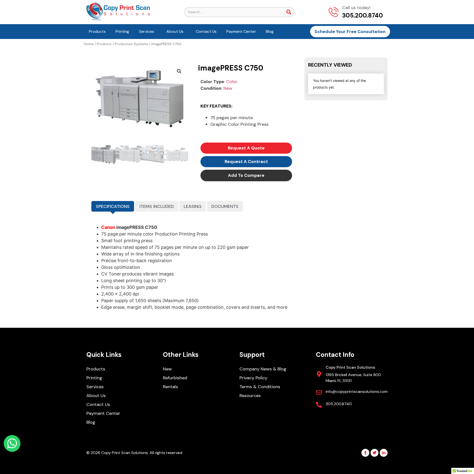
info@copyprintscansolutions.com (357, 391)
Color (231, 82)
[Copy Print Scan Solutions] (319, 374)
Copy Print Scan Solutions (350, 367)
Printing (122, 31)
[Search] (289, 12)
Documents (224, 206)
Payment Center (241, 31)
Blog (270, 31)
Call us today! (356, 8)
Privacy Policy (253, 378)
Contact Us (206, 31)
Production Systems (131, 44)
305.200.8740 (339, 403)
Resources (250, 396)
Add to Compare (246, 175)
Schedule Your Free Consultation (350, 32)
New (227, 88)
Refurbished (175, 378)
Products (97, 31)
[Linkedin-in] (384, 453)
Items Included (156, 206)
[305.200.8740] (319, 405)
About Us (174, 31)
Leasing (192, 206)
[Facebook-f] (365, 453)
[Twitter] (374, 453)
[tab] (112, 206)
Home (89, 44)
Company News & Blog (262, 369)
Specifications (113, 206)
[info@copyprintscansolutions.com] (319, 392)
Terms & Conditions (259, 387)
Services (146, 31)
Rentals (170, 387)
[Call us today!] (333, 12)
